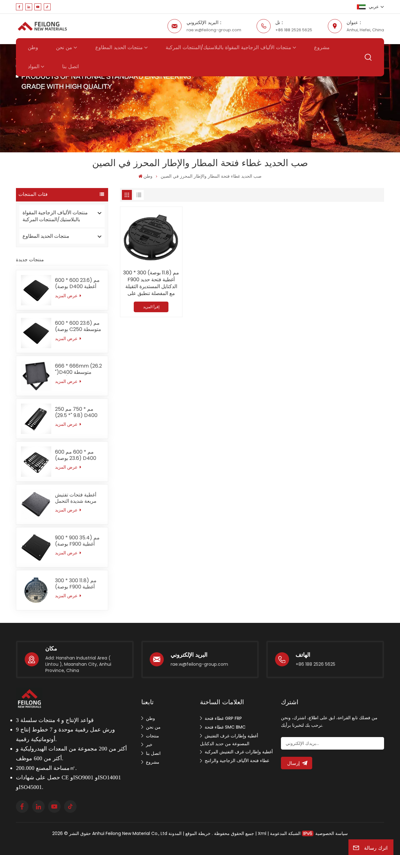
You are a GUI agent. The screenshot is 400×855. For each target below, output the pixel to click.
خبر (149, 744)
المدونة (175, 833)
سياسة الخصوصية (331, 833)
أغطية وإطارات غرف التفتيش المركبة (239, 752)
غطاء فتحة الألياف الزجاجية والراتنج (237, 760)
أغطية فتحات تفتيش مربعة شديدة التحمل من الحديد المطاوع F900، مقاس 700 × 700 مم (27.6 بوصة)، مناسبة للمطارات (78, 498)
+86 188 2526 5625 (293, 30)
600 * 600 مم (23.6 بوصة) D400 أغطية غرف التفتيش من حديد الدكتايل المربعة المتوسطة (78, 283)
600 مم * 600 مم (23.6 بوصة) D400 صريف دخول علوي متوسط (75, 455)
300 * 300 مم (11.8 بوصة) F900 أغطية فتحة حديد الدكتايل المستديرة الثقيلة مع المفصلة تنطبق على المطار (151, 283)
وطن (33, 47)
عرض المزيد (67, 296)
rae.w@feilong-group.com (214, 30)
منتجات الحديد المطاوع (119, 47)
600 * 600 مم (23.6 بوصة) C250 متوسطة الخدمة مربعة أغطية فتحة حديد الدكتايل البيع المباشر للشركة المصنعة (79, 326)
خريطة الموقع (197, 833)
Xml (262, 833)
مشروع (322, 47)
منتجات (152, 736)
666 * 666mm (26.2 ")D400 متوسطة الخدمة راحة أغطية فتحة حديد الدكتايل (78, 369)
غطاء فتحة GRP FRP (223, 718)
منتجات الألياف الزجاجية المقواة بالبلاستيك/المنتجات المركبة (228, 47)
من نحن (64, 47)
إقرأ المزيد (151, 306)
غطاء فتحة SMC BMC (225, 727)
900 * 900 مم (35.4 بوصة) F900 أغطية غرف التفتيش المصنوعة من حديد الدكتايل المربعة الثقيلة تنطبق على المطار (78, 541)
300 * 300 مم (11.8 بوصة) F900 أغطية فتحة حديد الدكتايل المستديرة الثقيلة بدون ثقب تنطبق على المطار (78, 584)
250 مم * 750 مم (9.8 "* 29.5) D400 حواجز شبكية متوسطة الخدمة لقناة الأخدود (78, 412)
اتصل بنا (70, 67)
